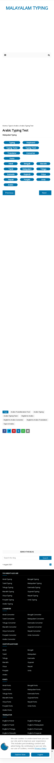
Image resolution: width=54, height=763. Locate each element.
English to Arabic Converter (13, 420)
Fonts (12, 158)
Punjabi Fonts (8, 706)
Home (5, 126)
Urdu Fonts (32, 706)
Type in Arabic (13, 126)
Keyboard (30, 142)
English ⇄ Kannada (35, 729)
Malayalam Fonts (34, 689)
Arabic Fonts (7, 710)
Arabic (10, 184)
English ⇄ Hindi (8, 721)
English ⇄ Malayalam (36, 725)
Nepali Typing (33, 595)
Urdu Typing (32, 600)
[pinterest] (14, 431)
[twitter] (9, 431)
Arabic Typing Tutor (11, 416)
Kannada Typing (34, 587)
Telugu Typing (8, 587)
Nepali (10, 179)
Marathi (43, 163)
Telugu (43, 169)
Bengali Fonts (33, 685)
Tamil (10, 169)
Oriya (43, 174)
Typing (12, 142)
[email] (28, 431)
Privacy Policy (40, 748)
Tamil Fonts (7, 689)
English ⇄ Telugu (9, 729)
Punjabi (27, 179)
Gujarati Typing (33, 591)
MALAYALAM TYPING (27, 8)
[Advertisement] (24, 33)
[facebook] (5, 431)
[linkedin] (18, 431)
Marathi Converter (9, 627)
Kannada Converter (35, 623)
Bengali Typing (33, 579)
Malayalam (27, 169)
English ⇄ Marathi (9, 733)
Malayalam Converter (36, 619)
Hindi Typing (7, 579)
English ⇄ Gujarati (34, 733)
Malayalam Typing (9, 135)
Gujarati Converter (35, 627)
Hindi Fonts (7, 685)
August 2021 (27, 565)
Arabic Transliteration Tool (20, 412)
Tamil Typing (7, 583)
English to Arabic (27, 416)
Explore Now (20, 754)
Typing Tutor (12, 148)
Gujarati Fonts (33, 698)
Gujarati (27, 174)
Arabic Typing (39, 412)
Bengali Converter (34, 614)
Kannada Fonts (33, 693)
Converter (30, 153)
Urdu (43, 179)
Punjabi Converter (9, 635)
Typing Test (30, 148)
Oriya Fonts (7, 702)
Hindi (11, 163)
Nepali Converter (34, 631)
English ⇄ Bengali (34, 721)
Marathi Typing (8, 591)
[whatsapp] (23, 431)
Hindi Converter (8, 614)
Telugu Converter (9, 623)
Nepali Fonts (32, 702)
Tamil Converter (9, 619)
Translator (11, 153)
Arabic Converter (9, 639)
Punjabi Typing (8, 600)
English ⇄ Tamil (8, 725)
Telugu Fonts (7, 693)
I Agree (40, 754)
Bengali (27, 163)
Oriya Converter (9, 631)
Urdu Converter (33, 635)
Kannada (10, 174)
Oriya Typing (7, 595)
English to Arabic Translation (37, 420)
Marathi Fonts (8, 698)
